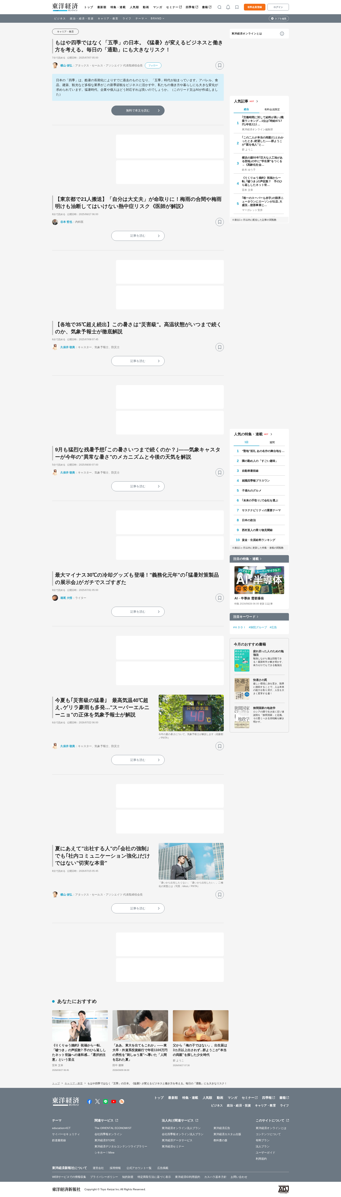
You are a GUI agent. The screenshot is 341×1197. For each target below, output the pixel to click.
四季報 (190, 7)
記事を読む (137, 235)
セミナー (172, 7)
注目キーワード (244, 616)
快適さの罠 (260, 679)
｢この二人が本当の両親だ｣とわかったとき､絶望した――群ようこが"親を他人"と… (263, 141)
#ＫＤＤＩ (239, 627)
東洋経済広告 (222, 1128)
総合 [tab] (246, 109)
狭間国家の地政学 (264, 708)
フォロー (153, 65)
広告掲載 (162, 1168)
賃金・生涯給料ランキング (258, 539)
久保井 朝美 (67, 347)
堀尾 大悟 (66, 597)
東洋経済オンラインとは (247, 33)
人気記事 (241, 101)
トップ (88, 7)
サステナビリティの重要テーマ (261, 510)
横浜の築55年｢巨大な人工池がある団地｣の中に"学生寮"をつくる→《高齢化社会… (262, 161)
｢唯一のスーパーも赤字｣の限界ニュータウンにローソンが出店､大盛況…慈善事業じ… (263, 201)
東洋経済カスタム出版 (227, 1134)
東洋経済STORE (105, 1140)
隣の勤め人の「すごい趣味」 (260, 460)
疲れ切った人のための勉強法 (268, 653)
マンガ (157, 7)
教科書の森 (221, 1140)
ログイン (278, 7)
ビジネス (60, 18)
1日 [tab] (246, 442)
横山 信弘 (66, 65)
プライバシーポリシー (104, 1176)
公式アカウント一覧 (139, 1168)
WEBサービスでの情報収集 (69, 1176)
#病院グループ (258, 627)
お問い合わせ (239, 1176)
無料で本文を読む (138, 110)
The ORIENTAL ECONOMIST (113, 1128)
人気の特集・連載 (248, 434)
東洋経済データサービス (177, 1140)
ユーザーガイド (265, 1152)
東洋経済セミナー (173, 1146)
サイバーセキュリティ (66, 1134)
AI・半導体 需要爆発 (249, 598)
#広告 (273, 627)
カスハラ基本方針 (215, 1176)
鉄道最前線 (59, 1140)
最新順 (102, 7)
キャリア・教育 (108, 18)
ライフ (127, 18)
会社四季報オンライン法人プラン (183, 1134)
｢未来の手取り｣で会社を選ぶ (260, 500)
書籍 (205, 7)
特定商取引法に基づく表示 (154, 1176)
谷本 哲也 (66, 221)
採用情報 (115, 1168)
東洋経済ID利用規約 (187, 1176)
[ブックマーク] (219, 65)
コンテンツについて (268, 1134)
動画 (146, 7)
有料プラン (263, 1140)
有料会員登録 (254, 7)
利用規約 (261, 1158)
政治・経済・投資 (82, 18)
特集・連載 (118, 7)
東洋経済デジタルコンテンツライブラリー (121, 1146)
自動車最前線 (250, 470)
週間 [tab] (272, 442)
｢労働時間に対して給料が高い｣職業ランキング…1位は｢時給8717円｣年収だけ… (263, 121)
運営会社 (98, 1168)
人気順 (134, 7)
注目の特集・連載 (246, 558)
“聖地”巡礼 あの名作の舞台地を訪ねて (263, 451)
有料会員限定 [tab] (272, 109)
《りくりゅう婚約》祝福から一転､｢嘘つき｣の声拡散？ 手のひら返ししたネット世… (262, 181)
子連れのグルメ (251, 490)
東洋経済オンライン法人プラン (181, 1128)
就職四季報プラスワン (256, 480)
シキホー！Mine (105, 1152)
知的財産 (127, 1176)
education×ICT (61, 1128)
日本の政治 (249, 520)
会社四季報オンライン (108, 1134)
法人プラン (263, 1146)
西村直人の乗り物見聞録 (257, 530)
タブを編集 (281, 18)
